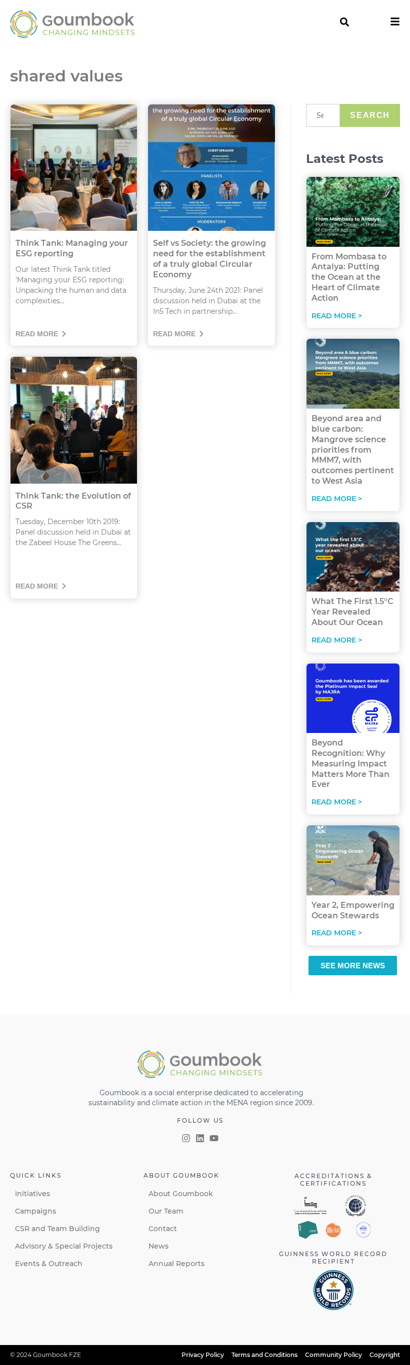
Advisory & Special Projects (63, 1246)
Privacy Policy (203, 1355)
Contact (162, 1228)
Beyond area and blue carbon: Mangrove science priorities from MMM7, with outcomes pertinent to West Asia (353, 450)
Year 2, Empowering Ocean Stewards (353, 910)
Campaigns (35, 1211)
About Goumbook (180, 1193)
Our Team (166, 1211)
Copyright (385, 1355)
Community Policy (333, 1355)
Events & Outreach (48, 1263)
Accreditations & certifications (333, 1179)
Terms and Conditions (265, 1355)
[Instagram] (186, 1138)
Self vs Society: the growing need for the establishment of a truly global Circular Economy (209, 258)
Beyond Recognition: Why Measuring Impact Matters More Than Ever (351, 763)
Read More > (337, 315)
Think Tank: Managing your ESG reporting (72, 248)
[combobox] (323, 115)
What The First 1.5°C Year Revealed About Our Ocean (353, 612)
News (158, 1246)
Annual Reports (176, 1263)
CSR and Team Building (57, 1228)
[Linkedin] (200, 1138)
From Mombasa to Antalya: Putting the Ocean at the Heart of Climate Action (349, 277)
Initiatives (32, 1193)
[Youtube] (214, 1138)
